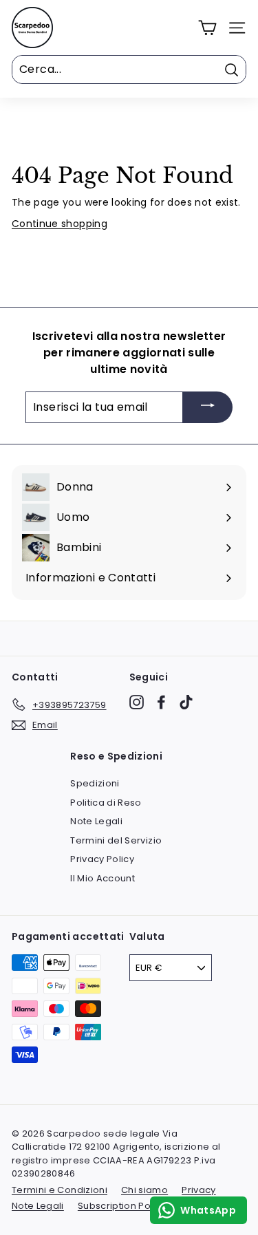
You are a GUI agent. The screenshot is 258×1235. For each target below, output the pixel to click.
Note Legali (96, 821)
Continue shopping (59, 223)
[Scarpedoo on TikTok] (186, 702)
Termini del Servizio (116, 840)
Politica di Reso (106, 802)
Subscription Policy (122, 1205)
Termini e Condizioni (59, 1189)
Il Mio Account (102, 878)
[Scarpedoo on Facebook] (161, 702)
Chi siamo (144, 1189)
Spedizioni (95, 783)
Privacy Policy (102, 859)
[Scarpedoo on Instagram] (136, 702)
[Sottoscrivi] (208, 407)
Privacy (198, 1189)
